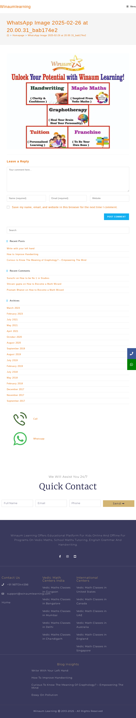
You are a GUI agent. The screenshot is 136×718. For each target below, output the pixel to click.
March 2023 (13, 308)
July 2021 (12, 319)
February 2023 (15, 314)
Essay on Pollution (45, 694)
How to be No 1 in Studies (34, 278)
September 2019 (16, 348)
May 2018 (12, 377)
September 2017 (16, 401)
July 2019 (12, 360)
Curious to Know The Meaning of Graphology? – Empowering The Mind (46, 260)
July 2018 (12, 372)
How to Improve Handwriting (22, 254)
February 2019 (15, 366)
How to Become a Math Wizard (44, 284)
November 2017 (15, 395)
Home (6, 602)
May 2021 (12, 325)
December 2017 (15, 389)
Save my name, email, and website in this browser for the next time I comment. (64, 207)
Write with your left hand (21, 248)
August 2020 (14, 343)
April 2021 (12, 331)
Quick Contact (68, 486)
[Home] (8, 35)
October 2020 (14, 337)
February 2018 (15, 383)
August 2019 (14, 354)
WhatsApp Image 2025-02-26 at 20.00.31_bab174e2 (57, 35)
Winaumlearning (15, 6)
